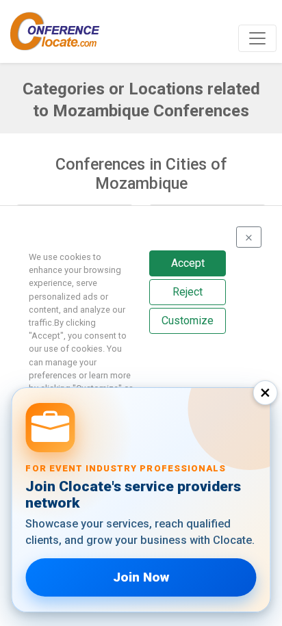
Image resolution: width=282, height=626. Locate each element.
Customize (188, 320)
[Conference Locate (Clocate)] (61, 31)
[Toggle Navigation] (257, 38)
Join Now (141, 577)
